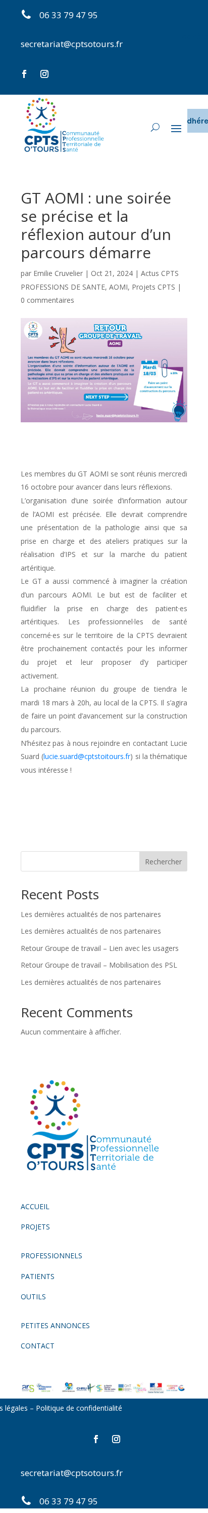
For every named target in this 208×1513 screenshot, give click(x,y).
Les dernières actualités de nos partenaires (91, 914)
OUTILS (33, 1296)
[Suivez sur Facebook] (24, 74)
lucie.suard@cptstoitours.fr (86, 756)
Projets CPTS (153, 287)
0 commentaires (47, 300)
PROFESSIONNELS (51, 1255)
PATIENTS (38, 1276)
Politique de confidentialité (80, 1408)
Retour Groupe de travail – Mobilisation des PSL (99, 965)
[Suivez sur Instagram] (44, 74)
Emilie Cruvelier (58, 273)
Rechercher (163, 861)
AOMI (118, 287)
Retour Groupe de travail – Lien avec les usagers (100, 948)
